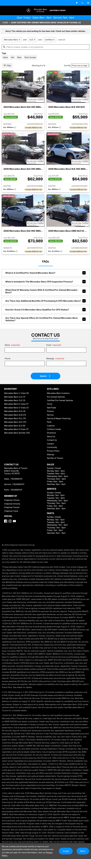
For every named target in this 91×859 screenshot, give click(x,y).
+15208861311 (16, 479)
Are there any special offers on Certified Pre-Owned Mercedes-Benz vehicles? (41, 319)
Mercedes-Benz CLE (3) (14, 400)
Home (5, 22)
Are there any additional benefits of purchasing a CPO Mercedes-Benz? (43, 301)
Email (53, 345)
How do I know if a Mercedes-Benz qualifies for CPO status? (37, 309)
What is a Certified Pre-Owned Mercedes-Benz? (30, 273)
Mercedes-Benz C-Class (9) (16, 393)
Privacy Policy (53, 451)
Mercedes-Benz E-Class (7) (16, 404)
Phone (7, 358)
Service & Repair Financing (58, 418)
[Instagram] (10, 521)
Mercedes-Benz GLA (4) (14, 411)
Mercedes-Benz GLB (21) (15, 415)
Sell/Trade (51, 407)
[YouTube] (14, 521)
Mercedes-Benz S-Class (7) (16, 429)
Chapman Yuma (11, 511)
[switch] (88, 3)
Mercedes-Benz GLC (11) (15, 418)
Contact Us (52, 440)
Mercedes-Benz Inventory (58, 393)
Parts (49, 422)
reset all (61, 39)
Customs (51, 425)
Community (52, 447)
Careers (50, 443)
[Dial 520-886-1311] (82, 3)
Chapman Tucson (12, 507)
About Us (51, 436)
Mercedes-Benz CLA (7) (14, 397)
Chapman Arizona (12, 504)
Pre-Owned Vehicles (56, 397)
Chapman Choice (11, 500)
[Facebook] (6, 521)
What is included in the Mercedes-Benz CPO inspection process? (39, 281)
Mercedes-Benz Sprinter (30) (17, 433)
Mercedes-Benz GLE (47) (15, 422)
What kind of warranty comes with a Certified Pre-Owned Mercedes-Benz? (41, 291)
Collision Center (54, 429)
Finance (50, 411)
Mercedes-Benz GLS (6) (14, 425)
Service (50, 415)
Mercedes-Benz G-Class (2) (16, 407)
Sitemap (50, 454)
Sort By (67, 65)
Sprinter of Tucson (55, 458)
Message (55, 358)
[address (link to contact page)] (77, 3)
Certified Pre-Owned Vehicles (60, 400)
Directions (51, 433)
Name (12, 345)
